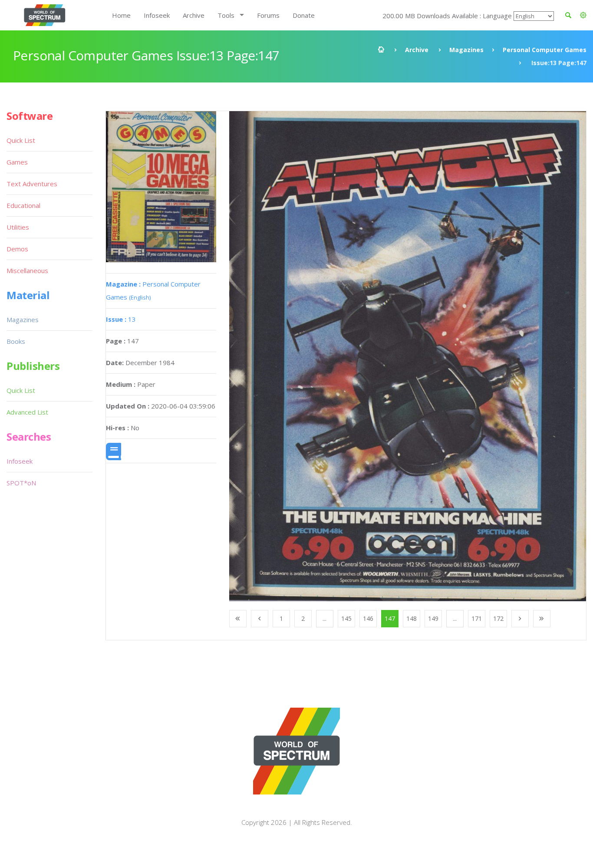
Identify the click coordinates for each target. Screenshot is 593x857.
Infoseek (157, 15)
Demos (17, 248)
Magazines (466, 50)
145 (346, 618)
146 (368, 618)
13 (121, 319)
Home (121, 15)
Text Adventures (32, 183)
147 (390, 618)
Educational (23, 205)
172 (498, 618)
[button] (583, 15)
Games (17, 162)
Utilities (18, 227)
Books (16, 341)
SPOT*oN (21, 482)
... (324, 618)
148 (411, 618)
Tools (225, 15)
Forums (268, 15)
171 (476, 618)
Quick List (21, 140)
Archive (193, 15)
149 (433, 618)
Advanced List (27, 412)
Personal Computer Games (544, 50)
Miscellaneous (27, 270)
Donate (304, 15)
